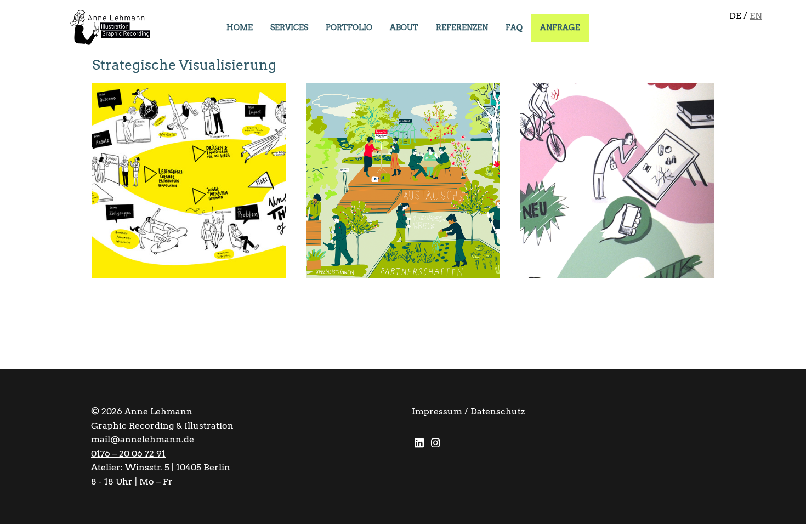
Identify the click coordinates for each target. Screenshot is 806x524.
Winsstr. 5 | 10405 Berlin (177, 467)
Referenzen (462, 27)
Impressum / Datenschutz (468, 411)
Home (239, 27)
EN (756, 15)
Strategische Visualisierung (169, 157)
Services (289, 27)
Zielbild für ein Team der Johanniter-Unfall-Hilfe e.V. (395, 119)
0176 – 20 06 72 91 (128, 453)
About (404, 27)
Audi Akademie (578, 111)
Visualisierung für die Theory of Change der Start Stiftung (187, 119)
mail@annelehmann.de (142, 439)
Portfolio (349, 27)
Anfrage (560, 27)
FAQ (514, 27)
